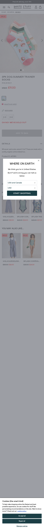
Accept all (21, 516)
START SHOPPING (22, 193)
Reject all (22, 521)
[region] (22, 513)
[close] (38, 160)
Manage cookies (22, 526)
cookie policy (21, 511)
